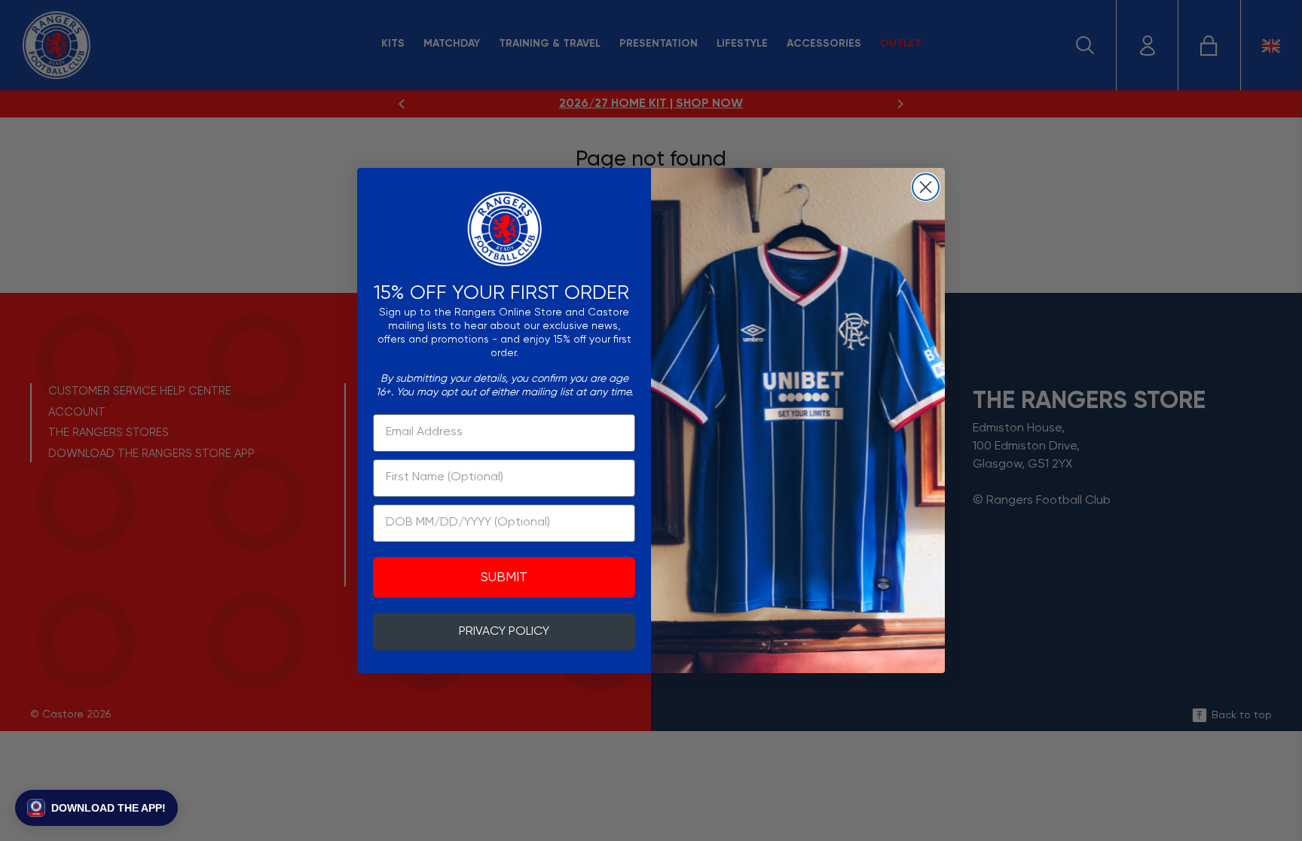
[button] (96, 808)
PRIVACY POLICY (504, 632)
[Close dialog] (925, 187)
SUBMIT (504, 577)
